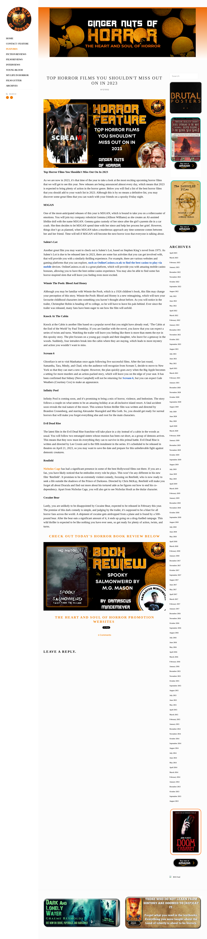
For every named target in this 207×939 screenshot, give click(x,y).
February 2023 (175, 262)
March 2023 (174, 258)
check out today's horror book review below (104, 536)
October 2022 (174, 282)
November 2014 (175, 734)
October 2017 (174, 570)
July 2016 (173, 638)
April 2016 (173, 652)
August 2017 (174, 580)
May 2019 (173, 479)
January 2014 (174, 782)
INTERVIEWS (13, 64)
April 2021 (173, 368)
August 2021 (174, 349)
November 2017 (175, 565)
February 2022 (175, 320)
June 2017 (173, 585)
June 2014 (173, 758)
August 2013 (174, 801)
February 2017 (175, 604)
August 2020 (174, 407)
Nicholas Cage (51, 468)
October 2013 (174, 792)
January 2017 (174, 609)
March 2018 (174, 546)
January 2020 (174, 440)
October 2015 (174, 681)
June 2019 (173, 474)
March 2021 (174, 373)
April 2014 (173, 767)
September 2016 (175, 628)
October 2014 (174, 739)
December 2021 (175, 330)
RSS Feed (176, 877)
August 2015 (174, 690)
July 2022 (173, 296)
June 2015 (173, 700)
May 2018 (173, 537)
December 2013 (175, 787)
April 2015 (173, 710)
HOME (9, 38)
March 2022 (174, 315)
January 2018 (174, 556)
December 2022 (175, 272)
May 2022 (173, 306)
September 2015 (175, 686)
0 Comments (104, 635)
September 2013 (175, 796)
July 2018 (173, 527)
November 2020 (175, 392)
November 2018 (175, 508)
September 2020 (175, 402)
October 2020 (174, 397)
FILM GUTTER (13, 80)
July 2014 (173, 753)
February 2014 (175, 777)
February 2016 (175, 662)
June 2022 (173, 301)
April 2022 (173, 311)
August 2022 (174, 291)
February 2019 (175, 493)
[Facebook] (11, 97)
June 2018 (173, 532)
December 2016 (175, 613)
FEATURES (11, 49)
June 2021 (173, 359)
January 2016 (174, 666)
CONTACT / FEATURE (17, 43)
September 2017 (175, 575)
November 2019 (175, 450)
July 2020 (173, 412)
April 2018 (173, 541)
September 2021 (175, 344)
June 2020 (173, 416)
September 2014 (175, 743)
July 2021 (173, 354)
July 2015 (173, 695)
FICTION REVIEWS (16, 54)
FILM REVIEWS (14, 59)
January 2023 (174, 267)
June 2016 (173, 642)
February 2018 (175, 551)
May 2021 (173, 363)
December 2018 (175, 503)
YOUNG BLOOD (14, 70)
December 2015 (175, 671)
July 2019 (173, 469)
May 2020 (173, 421)
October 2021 (174, 339)
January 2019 (174, 498)
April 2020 (173, 426)
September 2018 (175, 517)
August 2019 (174, 464)
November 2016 (175, 618)
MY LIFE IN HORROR (17, 75)
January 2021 (174, 383)
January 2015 (174, 724)
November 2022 (175, 277)
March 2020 (174, 431)
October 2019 (174, 455)
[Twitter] (7, 97)
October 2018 (174, 513)
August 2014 (174, 748)
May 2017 (173, 589)
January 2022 (174, 325)
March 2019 (174, 489)
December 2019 (175, 445)
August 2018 (174, 522)
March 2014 (174, 772)
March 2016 (174, 657)
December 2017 (175, 561)
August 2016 (174, 633)
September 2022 (175, 286)
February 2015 (175, 719)
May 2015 (173, 705)
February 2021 (175, 378)
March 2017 (174, 599)
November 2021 (175, 335)
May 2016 (173, 647)
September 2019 (175, 460)
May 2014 (173, 763)
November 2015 (175, 676)
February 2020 (175, 436)
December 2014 (175, 729)
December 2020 (175, 388)
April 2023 (173, 253)
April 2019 (173, 484)
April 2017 (173, 594)
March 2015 (174, 715)
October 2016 (174, 623)
